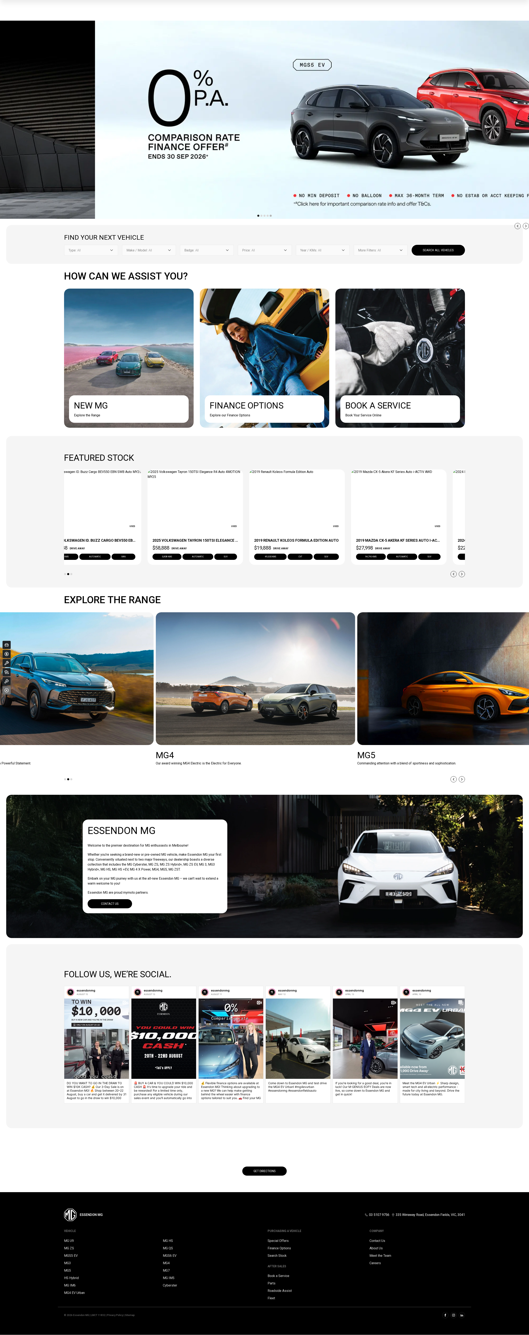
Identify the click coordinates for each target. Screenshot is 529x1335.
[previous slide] (518, 226)
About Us (376, 1248)
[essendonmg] (70, 992)
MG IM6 (70, 1285)
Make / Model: (137, 250)
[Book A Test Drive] (6, 681)
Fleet (271, 1298)
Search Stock (277, 1256)
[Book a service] (6, 663)
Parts (271, 1283)
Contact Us (110, 903)
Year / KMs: (308, 250)
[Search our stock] (6, 672)
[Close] (6, 690)
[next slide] (526, 226)
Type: (72, 250)
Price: (246, 250)
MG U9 (69, 1241)
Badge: (189, 250)
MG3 (67, 1263)
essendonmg (86, 990)
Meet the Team (380, 1256)
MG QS (168, 1248)
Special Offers (278, 1241)
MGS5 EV (71, 1256)
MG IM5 (168, 1278)
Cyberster (170, 1285)
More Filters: (367, 250)
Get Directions (265, 1171)
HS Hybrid (71, 1278)
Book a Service (278, 1276)
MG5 (67, 1270)
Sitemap (130, 1315)
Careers (375, 1263)
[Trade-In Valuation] (6, 645)
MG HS (168, 1241)
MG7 (166, 1270)
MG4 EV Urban (74, 1293)
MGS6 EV (169, 1256)
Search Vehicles (438, 250)
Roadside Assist (280, 1291)
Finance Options (279, 1248)
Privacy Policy (115, 1315)
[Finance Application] (6, 654)
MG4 (166, 1263)
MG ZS (69, 1248)
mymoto (129, 892)
